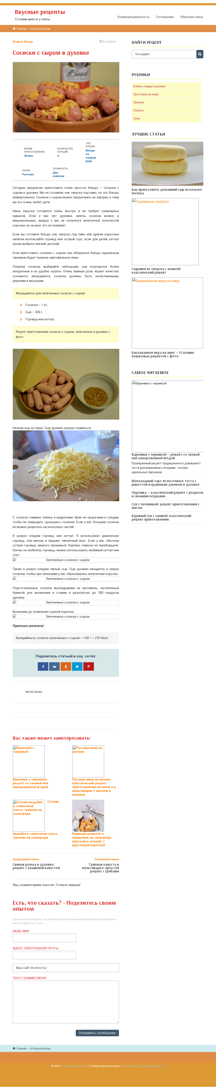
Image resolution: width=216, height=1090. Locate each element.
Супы (136, 118)
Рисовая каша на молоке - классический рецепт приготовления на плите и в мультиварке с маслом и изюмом (94, 787)
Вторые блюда (23, 41)
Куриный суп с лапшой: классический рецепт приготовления (161, 517)
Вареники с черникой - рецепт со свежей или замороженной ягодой (30, 783)
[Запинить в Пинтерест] (88, 666)
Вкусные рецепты (74, 1066)
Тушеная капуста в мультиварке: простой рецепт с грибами (100, 867)
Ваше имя (21, 931)
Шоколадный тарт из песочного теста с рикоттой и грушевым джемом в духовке (165, 482)
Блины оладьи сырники (149, 86)
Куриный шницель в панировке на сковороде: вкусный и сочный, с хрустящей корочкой (92, 839)
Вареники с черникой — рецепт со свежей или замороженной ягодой (166, 456)
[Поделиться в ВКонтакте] (54, 666)
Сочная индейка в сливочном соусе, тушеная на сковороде (36, 819)
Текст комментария (29, 978)
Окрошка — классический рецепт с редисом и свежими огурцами (167, 494)
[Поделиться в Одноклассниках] (66, 666)
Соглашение (165, 17)
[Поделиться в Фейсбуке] (43, 666)
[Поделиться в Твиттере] (77, 666)
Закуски (138, 102)
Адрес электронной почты (35, 948)
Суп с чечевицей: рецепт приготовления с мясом (166, 505)
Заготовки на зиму (145, 94)
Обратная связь (191, 17)
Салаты (138, 110)
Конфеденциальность (133, 17)
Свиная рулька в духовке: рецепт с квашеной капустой (36, 866)
